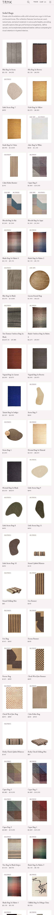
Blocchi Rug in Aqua (35, 221)
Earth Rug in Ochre (10, 145)
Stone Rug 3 (32, 413)
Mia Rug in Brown (35, 70)
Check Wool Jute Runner (37, 676)
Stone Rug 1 (7, 450)
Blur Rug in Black (9, 296)
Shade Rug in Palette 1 (11, 903)
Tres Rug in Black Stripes (11, 865)
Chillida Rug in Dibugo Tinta (38, 903)
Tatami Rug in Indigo (10, 413)
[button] (28, 2)
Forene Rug (7, 676)
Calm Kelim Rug (34, 714)
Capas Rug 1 (32, 827)
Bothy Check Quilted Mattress (13, 752)
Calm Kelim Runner (10, 183)
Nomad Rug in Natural (36, 450)
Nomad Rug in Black (10, 488)
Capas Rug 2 (7, 827)
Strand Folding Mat (9, 601)
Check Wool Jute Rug (10, 714)
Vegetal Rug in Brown (36, 375)
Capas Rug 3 (32, 790)
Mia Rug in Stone (9, 70)
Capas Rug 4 (32, 183)
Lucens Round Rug (35, 296)
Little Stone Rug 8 (9, 526)
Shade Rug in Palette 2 (36, 258)
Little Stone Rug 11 (35, 526)
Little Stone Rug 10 (9, 563)
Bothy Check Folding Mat (37, 752)
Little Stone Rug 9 (34, 488)
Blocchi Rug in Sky (9, 221)
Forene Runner (33, 639)
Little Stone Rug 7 (9, 107)
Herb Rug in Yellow (35, 107)
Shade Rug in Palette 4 (11, 258)
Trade (36, 1)
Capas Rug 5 (7, 790)
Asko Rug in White (35, 145)
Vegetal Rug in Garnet (11, 375)
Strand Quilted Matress (36, 563)
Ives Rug (6, 639)
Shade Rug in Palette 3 (36, 865)
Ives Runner (32, 601)
